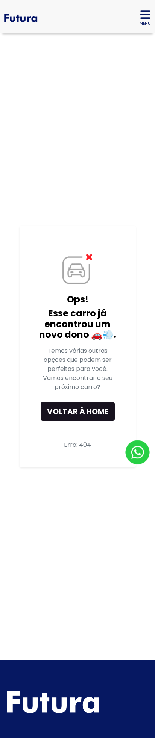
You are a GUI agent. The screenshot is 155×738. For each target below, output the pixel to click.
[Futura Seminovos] (19, 16)
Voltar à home (77, 411)
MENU (145, 23)
